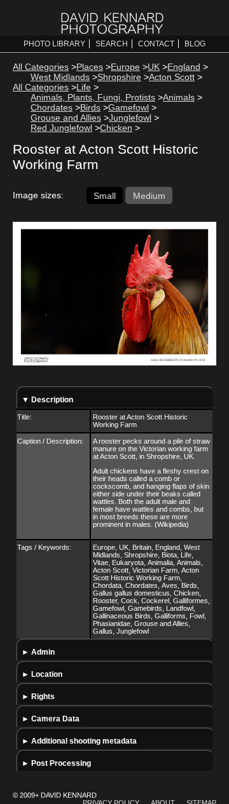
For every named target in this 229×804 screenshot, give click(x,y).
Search (111, 43)
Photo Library (54, 43)
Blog (194, 43)
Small (105, 195)
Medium (149, 195)
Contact (156, 43)
